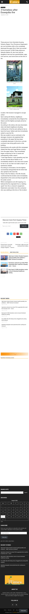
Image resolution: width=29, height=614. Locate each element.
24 (3, 516)
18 (7, 514)
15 (22, 511)
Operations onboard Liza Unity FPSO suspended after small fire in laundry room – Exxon (18, 264)
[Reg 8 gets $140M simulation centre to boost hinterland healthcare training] (4, 271)
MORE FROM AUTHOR (14, 252)
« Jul (2, 521)
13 (15, 511)
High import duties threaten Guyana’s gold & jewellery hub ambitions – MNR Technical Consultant (18, 257)
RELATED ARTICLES (4, 252)
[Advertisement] (14, 28)
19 (11, 514)
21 (19, 514)
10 (3, 511)
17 (3, 514)
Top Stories (3, 7)
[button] (27, 2)
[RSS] (16, 604)
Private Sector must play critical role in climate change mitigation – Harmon (7, 246)
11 (7, 511)
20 (15, 514)
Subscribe (24, 226)
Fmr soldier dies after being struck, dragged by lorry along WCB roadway (14, 319)
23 (26, 514)
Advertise (9, 610)
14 (19, 511)
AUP (13, 610)
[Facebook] (12, 604)
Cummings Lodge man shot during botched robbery (21, 245)
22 (22, 514)
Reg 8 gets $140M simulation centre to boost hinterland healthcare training (18, 271)
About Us (17, 610)
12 (11, 511)
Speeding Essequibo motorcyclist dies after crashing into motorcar (14, 325)
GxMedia (15, 612)
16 (26, 511)
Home (5, 610)
